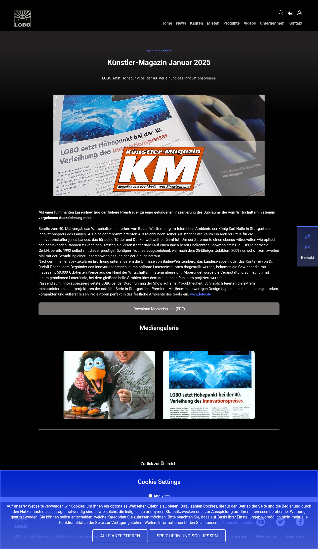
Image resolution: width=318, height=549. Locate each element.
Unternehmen (272, 23)
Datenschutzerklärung (240, 522)
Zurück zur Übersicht (159, 463)
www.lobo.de (200, 294)
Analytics (162, 496)
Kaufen (196, 23)
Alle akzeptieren (120, 535)
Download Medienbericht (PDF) (159, 309)
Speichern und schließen (187, 535)
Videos (250, 23)
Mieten (213, 23)
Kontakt (295, 23)
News (181, 23)
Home (166, 23)
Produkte (231, 23)
